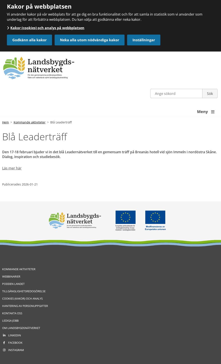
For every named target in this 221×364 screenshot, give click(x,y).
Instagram (16, 350)
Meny (206, 111)
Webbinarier (11, 276)
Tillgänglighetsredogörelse (24, 291)
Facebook (15, 343)
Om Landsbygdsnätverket (21, 328)
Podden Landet (13, 284)
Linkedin (14, 335)
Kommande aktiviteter (30, 122)
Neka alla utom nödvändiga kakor (89, 40)
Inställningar (144, 40)
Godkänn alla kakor (29, 40)
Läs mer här (12, 168)
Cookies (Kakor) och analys (22, 298)
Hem (5, 122)
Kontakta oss (12, 313)
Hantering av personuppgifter (25, 306)
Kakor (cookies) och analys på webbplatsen (47, 28)
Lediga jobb (10, 320)
